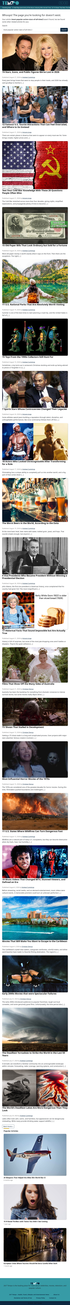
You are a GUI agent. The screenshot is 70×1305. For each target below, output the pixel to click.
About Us (56, 1294)
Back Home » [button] (8, 1126)
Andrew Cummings (28, 77)
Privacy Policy (40, 1298)
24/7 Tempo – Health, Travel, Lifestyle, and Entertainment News (29, 1294)
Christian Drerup (27, 689)
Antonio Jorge (26, 132)
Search (4, 26)
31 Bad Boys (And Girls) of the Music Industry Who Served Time (31, 7)
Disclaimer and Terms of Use (23, 1298)
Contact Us (52, 1298)
